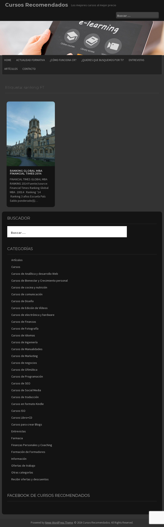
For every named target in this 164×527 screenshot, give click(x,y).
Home (7, 60)
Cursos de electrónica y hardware (32, 315)
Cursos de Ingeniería (24, 342)
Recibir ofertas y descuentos (30, 479)
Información (18, 459)
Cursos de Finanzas (23, 322)
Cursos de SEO (20, 383)
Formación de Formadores (28, 452)
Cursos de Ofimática (24, 370)
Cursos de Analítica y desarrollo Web (34, 274)
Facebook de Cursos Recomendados (48, 495)
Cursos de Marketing (24, 356)
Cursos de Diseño (22, 301)
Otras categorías (22, 472)
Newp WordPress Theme (59, 522)
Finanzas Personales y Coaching (31, 445)
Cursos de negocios (24, 363)
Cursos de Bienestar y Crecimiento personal (39, 280)
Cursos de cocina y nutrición (29, 287)
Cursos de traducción (25, 397)
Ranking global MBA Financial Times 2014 (26, 172)
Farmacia (17, 438)
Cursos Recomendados (36, 5)
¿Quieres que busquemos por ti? (102, 60)
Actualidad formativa (30, 60)
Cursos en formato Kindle (27, 404)
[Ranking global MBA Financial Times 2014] (31, 133)
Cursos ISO (18, 411)
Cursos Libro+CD (21, 418)
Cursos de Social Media (26, 390)
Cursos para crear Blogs (26, 424)
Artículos (11, 69)
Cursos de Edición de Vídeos (29, 308)
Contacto (29, 69)
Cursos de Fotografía (24, 328)
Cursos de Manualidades (26, 349)
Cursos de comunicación (26, 294)
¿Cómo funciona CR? (63, 60)
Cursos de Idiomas (23, 335)
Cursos (15, 267)
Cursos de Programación (27, 376)
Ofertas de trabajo (23, 465)
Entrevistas (136, 60)
